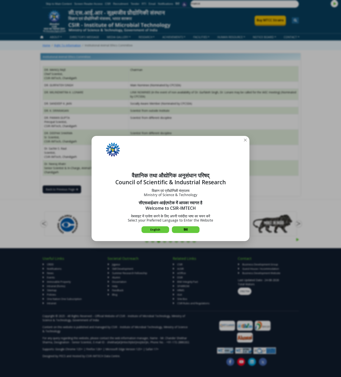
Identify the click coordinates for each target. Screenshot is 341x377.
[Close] (245, 140)
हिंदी (186, 229)
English (155, 229)
